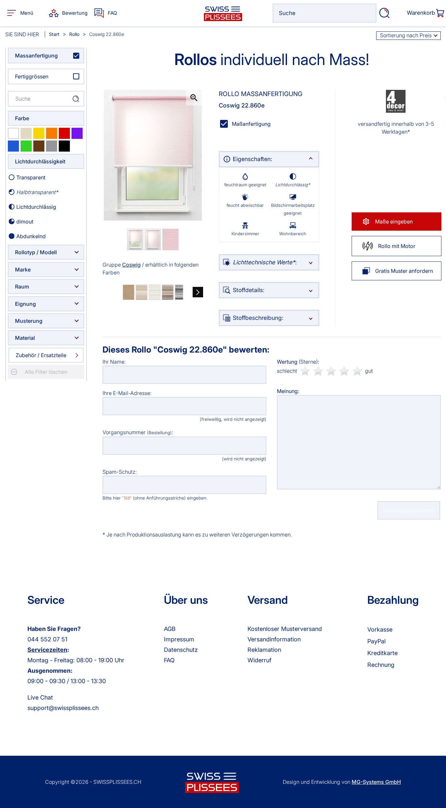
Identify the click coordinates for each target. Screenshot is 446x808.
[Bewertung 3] (331, 371)
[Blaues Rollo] (13, 146)
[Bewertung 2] (318, 371)
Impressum (179, 639)
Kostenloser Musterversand (284, 628)
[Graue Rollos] (51, 146)
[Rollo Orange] (51, 133)
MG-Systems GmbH (376, 782)
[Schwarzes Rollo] (64, 146)
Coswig (131, 264)
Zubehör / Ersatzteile (41, 355)
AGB (170, 628)
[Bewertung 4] (344, 371)
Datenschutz (181, 649)
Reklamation (264, 649)
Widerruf (259, 660)
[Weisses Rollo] (13, 133)
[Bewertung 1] (305, 371)
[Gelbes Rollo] (38, 133)
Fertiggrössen (31, 76)
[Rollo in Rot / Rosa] (64, 133)
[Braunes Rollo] (38, 146)
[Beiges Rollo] (26, 133)
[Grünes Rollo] (26, 146)
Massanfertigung (36, 55)
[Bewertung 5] (357, 371)
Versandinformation (274, 639)
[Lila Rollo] (77, 133)
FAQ (169, 660)
